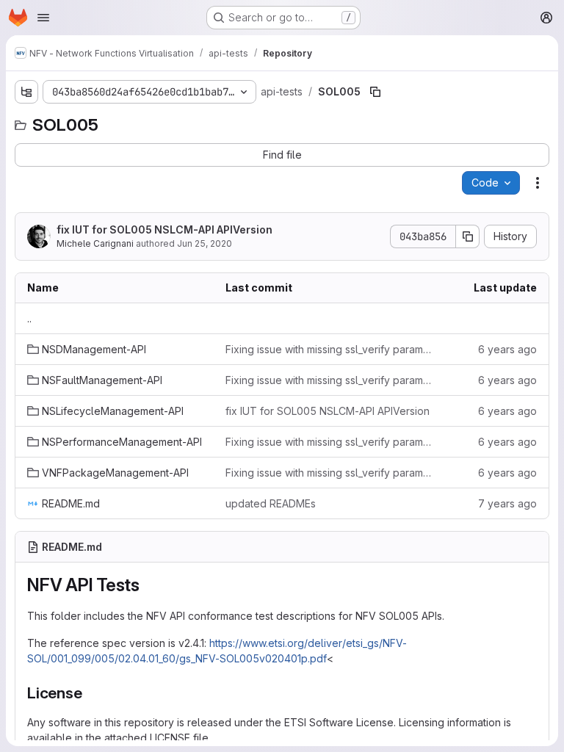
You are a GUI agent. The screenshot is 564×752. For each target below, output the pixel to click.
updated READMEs (270, 503)
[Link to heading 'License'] (90, 693)
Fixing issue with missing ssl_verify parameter (331, 349)
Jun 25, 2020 (204, 243)
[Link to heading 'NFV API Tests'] (149, 585)
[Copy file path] (375, 92)
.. (29, 318)
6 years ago (507, 349)
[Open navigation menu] (43, 17)
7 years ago (507, 503)
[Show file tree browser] (26, 92)
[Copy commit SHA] (468, 236)
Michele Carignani (95, 243)
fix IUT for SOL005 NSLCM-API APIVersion (164, 229)
